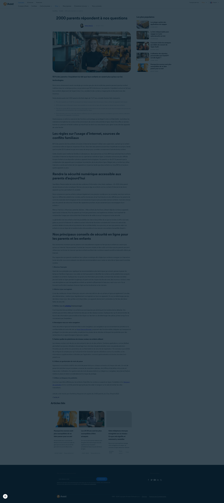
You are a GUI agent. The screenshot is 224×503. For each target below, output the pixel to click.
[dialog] (112, 251)
